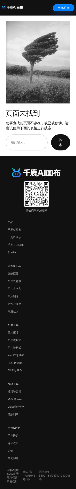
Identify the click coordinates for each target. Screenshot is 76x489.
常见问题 (13, 458)
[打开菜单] (29, 7)
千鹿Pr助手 (14, 237)
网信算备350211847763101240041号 (54, 475)
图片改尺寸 (14, 340)
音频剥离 (13, 414)
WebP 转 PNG (16, 355)
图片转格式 (14, 347)
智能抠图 (13, 273)
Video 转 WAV (16, 406)
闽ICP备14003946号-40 (29, 475)
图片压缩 (13, 332)
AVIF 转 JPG (15, 370)
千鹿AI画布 (14, 229)
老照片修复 (14, 304)
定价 (10, 450)
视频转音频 (14, 391)
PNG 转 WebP (16, 363)
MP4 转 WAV (15, 399)
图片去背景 (14, 281)
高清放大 (13, 311)
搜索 (60, 142)
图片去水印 (14, 288)
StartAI (12, 252)
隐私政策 (13, 443)
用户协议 (13, 435)
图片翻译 (13, 296)
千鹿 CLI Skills (16, 245)
